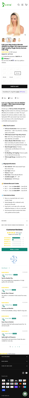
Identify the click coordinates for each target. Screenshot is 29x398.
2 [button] (12, 347)
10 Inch (4, 69)
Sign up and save (7, 366)
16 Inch (4, 73)
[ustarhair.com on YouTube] (26, 373)
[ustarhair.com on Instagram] (23, 373)
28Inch (4, 81)
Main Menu (5, 361)
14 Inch (17, 69)
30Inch (10, 81)
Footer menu (6, 356)
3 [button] (15, 347)
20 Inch (17, 73)
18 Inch (11, 73)
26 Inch (18, 77)
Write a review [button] (14, 249)
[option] (14, 24)
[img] (5, 272)
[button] (5, 52)
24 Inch (11, 77)
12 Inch (11, 69)
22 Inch (4, 77)
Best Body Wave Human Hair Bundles (13, 225)
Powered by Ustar (4, 376)
